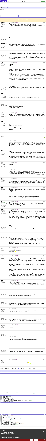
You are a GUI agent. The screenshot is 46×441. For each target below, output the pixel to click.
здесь (8, 7)
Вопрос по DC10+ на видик (5, 421)
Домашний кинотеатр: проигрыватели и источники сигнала (7, 3)
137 (23, 368)
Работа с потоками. (4, 420)
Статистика (17, 436)
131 (13, 368)
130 (12, 368)
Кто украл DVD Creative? (5, 416)
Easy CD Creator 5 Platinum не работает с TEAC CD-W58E (9, 422)
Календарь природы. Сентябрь (7, 401)
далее (34, 368)
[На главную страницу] (3, 1)
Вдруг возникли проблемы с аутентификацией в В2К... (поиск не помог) (11, 418)
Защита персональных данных (16, 437)
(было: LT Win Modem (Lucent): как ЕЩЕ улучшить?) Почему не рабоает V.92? (11, 423)
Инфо (44, 22)
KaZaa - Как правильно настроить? (6, 419)
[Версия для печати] (42, 16)
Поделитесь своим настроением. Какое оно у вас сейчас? (9, 391)
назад (5, 368)
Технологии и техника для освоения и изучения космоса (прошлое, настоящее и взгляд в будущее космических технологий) (18, 393)
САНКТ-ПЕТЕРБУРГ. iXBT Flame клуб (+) (6, 415)
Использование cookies (4, 437)
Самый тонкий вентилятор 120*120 (7, 398)
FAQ (14, 436)
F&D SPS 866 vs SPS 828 (5, 417)
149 (29, 368)
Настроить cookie (10, 437)
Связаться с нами (3, 436)
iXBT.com (2, 438)
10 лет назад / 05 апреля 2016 (13, 247)
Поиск (13, 436)
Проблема (4, 397)
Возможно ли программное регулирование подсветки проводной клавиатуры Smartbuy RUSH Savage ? (16, 400)
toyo (4, 9)
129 (10, 368)
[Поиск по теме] (43, 16)
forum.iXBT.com (18, 438)
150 (30, 368)
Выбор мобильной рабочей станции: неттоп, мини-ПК (9, 392)
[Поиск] (39, 1)
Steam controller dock (5, 396)
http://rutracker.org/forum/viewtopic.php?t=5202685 (16, 249)
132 (15, 368)
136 (21, 368)
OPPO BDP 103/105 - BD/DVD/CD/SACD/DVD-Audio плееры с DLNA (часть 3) (17, 5)
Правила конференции (9, 436)
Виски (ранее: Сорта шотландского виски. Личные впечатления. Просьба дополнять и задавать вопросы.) (15, 390)
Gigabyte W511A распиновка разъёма (7, 399)
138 (24, 368)
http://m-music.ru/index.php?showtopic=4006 (15, 250)
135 (20, 368)
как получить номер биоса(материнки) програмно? (8, 424)
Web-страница (2, 47)
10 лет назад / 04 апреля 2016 (13, 22)
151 (32, 368)
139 (26, 368)
